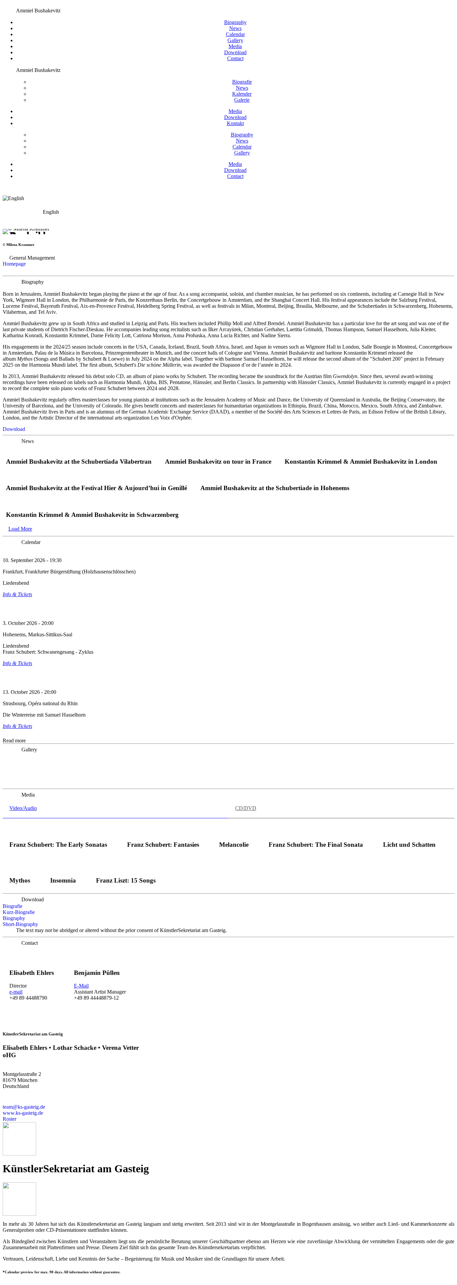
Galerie (242, 100)
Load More (20, 529)
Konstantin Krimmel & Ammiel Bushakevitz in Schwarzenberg (92, 514)
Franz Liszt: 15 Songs (126, 880)
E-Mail (81, 986)
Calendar (235, 34)
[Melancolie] (234, 832)
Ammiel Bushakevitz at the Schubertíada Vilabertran (79, 461)
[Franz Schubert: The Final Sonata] (316, 832)
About (31, 5)
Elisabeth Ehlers (31, 972)
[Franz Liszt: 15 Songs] (126, 867)
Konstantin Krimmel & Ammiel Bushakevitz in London (361, 461)
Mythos (19, 880)
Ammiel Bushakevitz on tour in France (218, 461)
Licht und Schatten (409, 844)
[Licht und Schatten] (409, 832)
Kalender (242, 94)
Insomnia (63, 880)
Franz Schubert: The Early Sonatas (58, 844)
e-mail (15, 992)
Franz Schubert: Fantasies (163, 844)
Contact (235, 58)
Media (235, 46)
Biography (235, 22)
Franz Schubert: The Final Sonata (316, 844)
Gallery (235, 40)
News (24, 5)
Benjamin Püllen (97, 972)
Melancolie (234, 844)
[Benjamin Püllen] (100, 960)
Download (235, 52)
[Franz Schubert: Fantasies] (163, 832)
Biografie (242, 82)
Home (6, 5)
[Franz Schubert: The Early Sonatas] (58, 832)
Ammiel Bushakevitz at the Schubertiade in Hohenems (274, 487)
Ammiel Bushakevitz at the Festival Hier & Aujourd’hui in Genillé (96, 487)
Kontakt (235, 123)
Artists (15, 5)
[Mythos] (20, 867)
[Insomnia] (63, 867)
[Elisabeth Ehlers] (31, 960)
